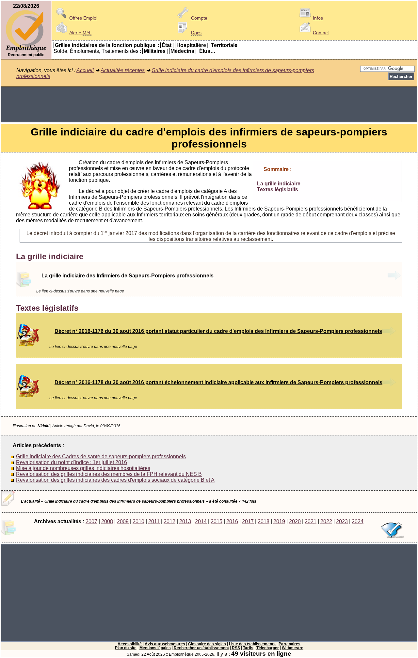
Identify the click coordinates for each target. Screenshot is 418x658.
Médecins (182, 51)
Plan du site (126, 648)
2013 (185, 521)
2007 (91, 521)
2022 (326, 521)
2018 (263, 521)
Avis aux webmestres (165, 644)
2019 (279, 521)
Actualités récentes (123, 70)
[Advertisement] (209, 104)
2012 (169, 521)
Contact (321, 32)
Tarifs (248, 648)
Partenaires (289, 644)
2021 (310, 521)
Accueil (85, 70)
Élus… (207, 51)
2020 (295, 521)
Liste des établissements (252, 644)
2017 (248, 521)
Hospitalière (191, 45)
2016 (232, 521)
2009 (123, 521)
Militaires (155, 51)
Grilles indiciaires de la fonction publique (105, 45)
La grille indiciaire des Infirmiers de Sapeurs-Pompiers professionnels (127, 275)
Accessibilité (130, 644)
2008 (107, 521)
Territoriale (224, 45)
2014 (201, 521)
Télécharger (267, 648)
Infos (318, 18)
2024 (357, 521)
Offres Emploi (83, 18)
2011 (154, 521)
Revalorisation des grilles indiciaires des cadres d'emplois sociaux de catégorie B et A (115, 480)
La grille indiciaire (278, 183)
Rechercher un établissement (201, 648)
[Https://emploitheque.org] (26, 51)
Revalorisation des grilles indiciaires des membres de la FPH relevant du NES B (109, 474)
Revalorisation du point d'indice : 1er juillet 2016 (71, 462)
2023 (342, 521)
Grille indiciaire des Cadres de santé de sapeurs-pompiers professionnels (101, 456)
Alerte (80, 32)
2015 (216, 521)
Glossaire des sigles (207, 644)
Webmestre (292, 648)
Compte (199, 18)
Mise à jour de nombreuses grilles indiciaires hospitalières (83, 468)
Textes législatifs (277, 189)
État (166, 45)
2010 (138, 521)
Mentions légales (155, 648)
